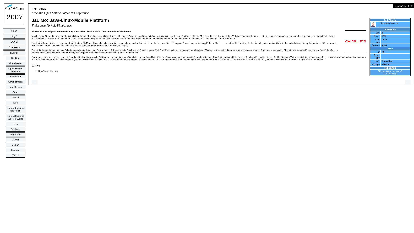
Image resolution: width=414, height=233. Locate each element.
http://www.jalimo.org (48, 71)
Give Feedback (390, 73)
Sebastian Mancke (389, 23)
